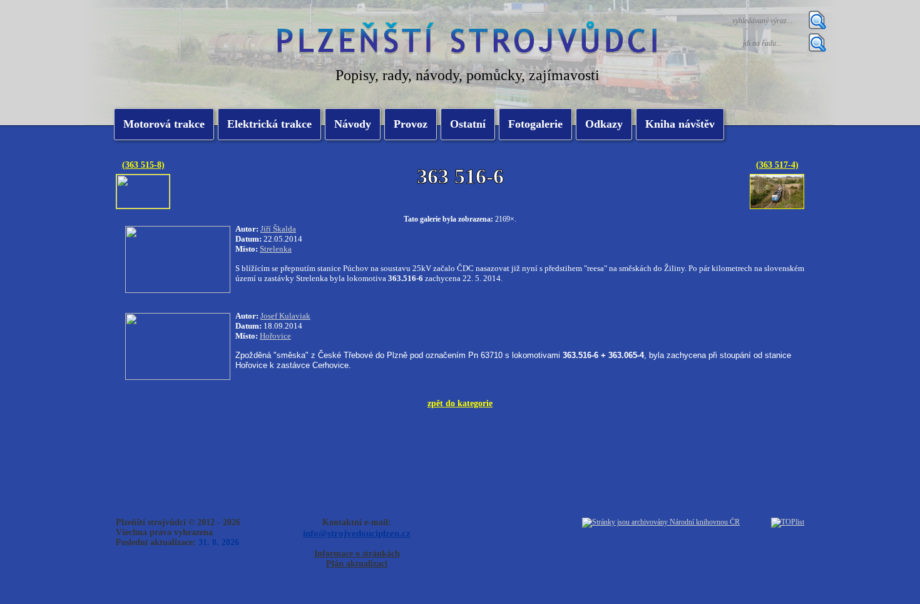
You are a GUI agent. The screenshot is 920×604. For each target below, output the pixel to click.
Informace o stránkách (357, 553)
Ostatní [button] (468, 124)
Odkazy (604, 124)
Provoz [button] (410, 124)
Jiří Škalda (278, 228)
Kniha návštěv (680, 124)
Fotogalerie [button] (535, 124)
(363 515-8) (143, 165)
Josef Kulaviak (285, 315)
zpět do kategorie (460, 403)
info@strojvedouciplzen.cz (357, 533)
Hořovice (275, 335)
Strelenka (276, 248)
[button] (269, 124)
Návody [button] (352, 124)
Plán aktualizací (356, 563)
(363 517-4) (777, 165)
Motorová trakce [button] (164, 124)
